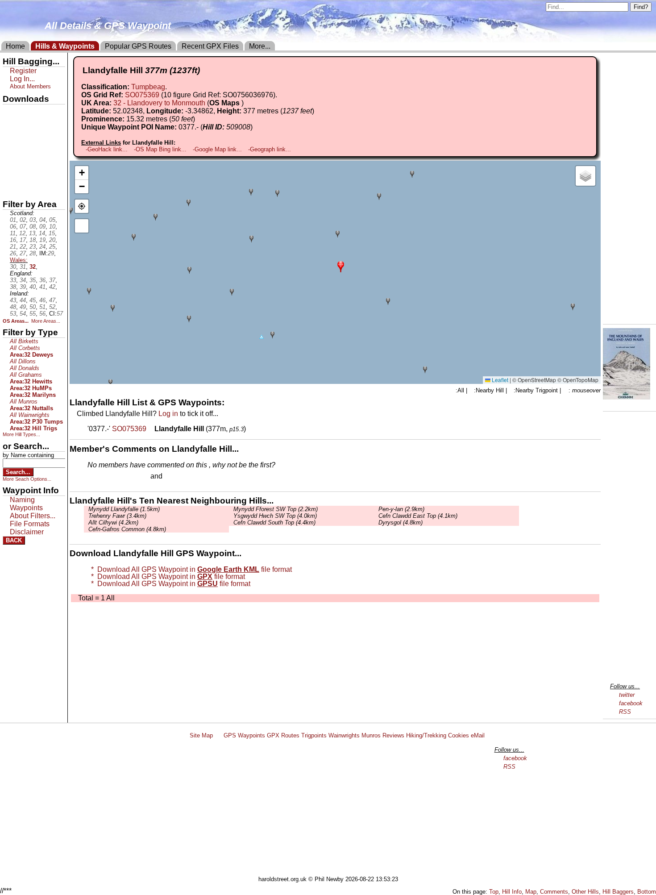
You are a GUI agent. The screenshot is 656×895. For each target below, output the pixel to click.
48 (13, 307)
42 (52, 286)
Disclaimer (27, 532)
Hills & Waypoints (65, 46)
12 (22, 233)
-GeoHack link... (107, 149)
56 (42, 313)
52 (52, 307)
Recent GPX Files (210, 46)
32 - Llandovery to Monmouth (159, 103)
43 (13, 300)
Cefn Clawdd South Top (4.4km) (274, 522)
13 (32, 233)
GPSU (12, 142)
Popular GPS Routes (138, 46)
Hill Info (512, 891)
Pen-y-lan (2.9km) (401, 509)
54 (23, 313)
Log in (168, 413)
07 (23, 226)
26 (13, 253)
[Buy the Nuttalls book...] (626, 397)
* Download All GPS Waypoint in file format (189, 569)
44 (23, 300)
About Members (30, 86)
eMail (478, 735)
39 (23, 286)
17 (23, 240)
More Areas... (45, 321)
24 (42, 246)
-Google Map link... (217, 149)
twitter (627, 694)
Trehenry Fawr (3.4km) (117, 515)
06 (13, 226)
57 (60, 313)
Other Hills (585, 891)
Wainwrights (344, 735)
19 (42, 240)
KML (10, 157)
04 (42, 219)
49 (23, 307)
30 (13, 266)
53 (13, 313)
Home (15, 46)
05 (52, 219)
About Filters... (32, 516)
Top (493, 891)
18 (32, 240)
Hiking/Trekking (426, 735)
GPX (10, 112)
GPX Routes (283, 735)
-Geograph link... (269, 149)
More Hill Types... (21, 434)
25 (52, 246)
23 (32, 246)
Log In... (182, 476)
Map (530, 891)
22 (23, 246)
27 (23, 253)
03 (32, 219)
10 (52, 226)
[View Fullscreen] (81, 226)
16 (13, 240)
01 (13, 219)
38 (13, 286)
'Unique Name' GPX (31, 127)
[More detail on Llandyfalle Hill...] (151, 429)
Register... (109, 476)
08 (32, 226)
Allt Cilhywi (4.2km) (113, 522)
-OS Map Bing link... (160, 149)
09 (42, 226)
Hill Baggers (618, 891)
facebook (631, 703)
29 (51, 253)
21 (13, 246)
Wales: (19, 260)
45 (32, 300)
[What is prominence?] (199, 119)
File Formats (30, 524)
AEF (10, 172)
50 (32, 307)
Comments (554, 891)
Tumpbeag (148, 87)
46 (42, 300)
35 (32, 280)
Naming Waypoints (26, 504)
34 (23, 280)
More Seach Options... (27, 479)
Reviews (393, 735)
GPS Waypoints (244, 735)
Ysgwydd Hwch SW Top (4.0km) (275, 515)
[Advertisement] (332, 808)
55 (32, 313)
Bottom (646, 891)
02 (23, 219)
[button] (341, 265)
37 (52, 280)
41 (42, 286)
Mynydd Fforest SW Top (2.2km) (275, 509)
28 (32, 253)
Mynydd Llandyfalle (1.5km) (124, 509)
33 (13, 280)
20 (52, 240)
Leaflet (499, 379)
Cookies (458, 735)
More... (259, 46)
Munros (371, 735)
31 (23, 266)
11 (13, 233)
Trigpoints (314, 735)
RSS (625, 711)
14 (42, 233)
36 (42, 280)
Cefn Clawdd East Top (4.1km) (417, 515)
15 (52, 233)
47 (52, 300)
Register (23, 71)
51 (42, 307)
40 (32, 286)
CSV (10, 187)
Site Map (201, 735)
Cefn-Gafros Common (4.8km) (127, 529)
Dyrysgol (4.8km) (400, 522)
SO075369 (142, 95)
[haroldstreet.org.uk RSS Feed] (218, 735)
